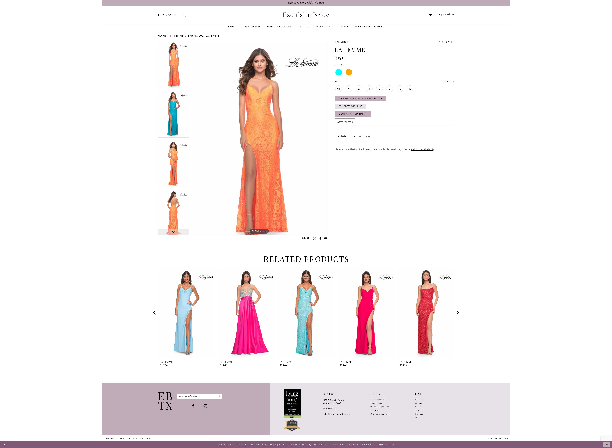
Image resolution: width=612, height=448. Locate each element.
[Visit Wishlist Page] (430, 15)
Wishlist (419, 403)
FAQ (417, 417)
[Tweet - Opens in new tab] (314, 238)
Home (162, 35)
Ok (606, 444)
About (418, 406)
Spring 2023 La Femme (203, 35)
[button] (446, 15)
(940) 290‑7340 (330, 408)
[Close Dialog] (5, 444)
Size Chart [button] (447, 81)
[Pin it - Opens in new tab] (320, 238)
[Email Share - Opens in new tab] (325, 238)
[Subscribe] (219, 396)
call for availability (422, 149)
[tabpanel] (173, 65)
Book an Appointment (353, 113)
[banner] (306, 15)
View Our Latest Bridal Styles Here (306, 3)
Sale (417, 410)
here (391, 444)
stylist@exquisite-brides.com (336, 414)
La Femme (177, 35)
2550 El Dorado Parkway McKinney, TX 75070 (334, 401)
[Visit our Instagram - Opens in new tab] (205, 406)
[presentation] (186, 313)
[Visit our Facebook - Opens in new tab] (193, 406)
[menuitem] (167, 15)
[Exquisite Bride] (165, 401)
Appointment (421, 399)
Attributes (345, 122)
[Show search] (184, 15)
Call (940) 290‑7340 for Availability (360, 98)
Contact (419, 413)
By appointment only (380, 413)
